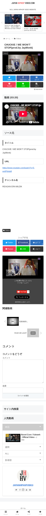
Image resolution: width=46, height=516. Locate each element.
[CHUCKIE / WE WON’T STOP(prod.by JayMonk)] (28, 438)
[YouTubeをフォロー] (26, 490)
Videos (7, 230)
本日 (7, 427)
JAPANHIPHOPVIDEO (23, 485)
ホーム (23, 508)
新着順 (8, 460)
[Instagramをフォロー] (23, 490)
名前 (4, 386)
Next (44, 23)
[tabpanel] (13, 22)
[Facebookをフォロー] (19, 490)
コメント (6, 358)
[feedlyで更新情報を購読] (29, 490)
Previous (2, 23)
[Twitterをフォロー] (16, 490)
